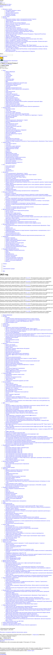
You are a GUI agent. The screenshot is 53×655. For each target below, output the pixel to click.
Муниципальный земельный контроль (15, 523)
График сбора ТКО (10, 431)
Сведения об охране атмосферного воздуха (16, 396)
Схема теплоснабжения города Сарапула (15, 416)
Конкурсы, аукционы (11, 256)
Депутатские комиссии (11, 125)
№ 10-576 (28, 281)
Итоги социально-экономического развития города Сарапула (20, 334)
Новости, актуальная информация (14, 260)
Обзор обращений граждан (12, 123)
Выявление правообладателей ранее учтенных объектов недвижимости (22, 106)
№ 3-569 (28, 303)
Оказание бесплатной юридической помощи (16, 246)
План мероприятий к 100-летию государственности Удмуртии (20, 51)
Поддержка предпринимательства (14, 87)
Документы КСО (10, 170)
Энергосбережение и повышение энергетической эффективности (21, 415)
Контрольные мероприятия (12, 422)
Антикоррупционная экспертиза (13, 564)
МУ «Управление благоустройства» (14, 389)
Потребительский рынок (11, 255)
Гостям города (6, 16)
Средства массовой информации (13, 131)
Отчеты (7, 168)
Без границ (8, 465)
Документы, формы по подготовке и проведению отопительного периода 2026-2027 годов (27, 405)
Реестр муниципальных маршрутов (14, 471)
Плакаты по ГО (9, 548)
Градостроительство (10, 91)
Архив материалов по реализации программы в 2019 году (19, 453)
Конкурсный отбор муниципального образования (17, 463)
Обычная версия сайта (5, 5)
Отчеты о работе (9, 127)
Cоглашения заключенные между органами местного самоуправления (22, 190)
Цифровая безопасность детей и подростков (16, 42)
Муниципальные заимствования (13, 350)
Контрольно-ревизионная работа (13, 357)
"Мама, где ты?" (9, 379)
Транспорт (8, 86)
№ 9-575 (28, 285)
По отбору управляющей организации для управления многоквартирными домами (25, 198)
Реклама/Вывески (10, 522)
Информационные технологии (13, 372)
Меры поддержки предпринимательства (15, 250)
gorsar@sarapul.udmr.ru (7, 64)
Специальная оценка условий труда (14, 139)
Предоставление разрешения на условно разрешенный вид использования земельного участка (28, 520)
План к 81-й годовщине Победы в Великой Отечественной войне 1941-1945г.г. (24, 38)
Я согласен (3, 653)
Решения (8, 118)
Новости (8, 136)
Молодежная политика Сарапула (13, 27)
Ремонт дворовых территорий (13, 394)
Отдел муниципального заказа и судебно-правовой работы (19, 215)
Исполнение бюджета (11, 349)
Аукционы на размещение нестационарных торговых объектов (20, 203)
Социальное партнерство (11, 94)
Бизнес (7, 251)
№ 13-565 (28, 311)
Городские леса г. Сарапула (12, 388)
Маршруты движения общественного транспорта (17, 469)
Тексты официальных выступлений (14, 159)
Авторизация (3, 654)
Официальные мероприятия (12, 154)
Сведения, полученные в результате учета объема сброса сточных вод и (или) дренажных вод (28, 400)
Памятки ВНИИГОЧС (11, 556)
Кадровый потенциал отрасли (13, 25)
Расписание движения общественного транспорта (17, 479)
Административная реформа (12, 147)
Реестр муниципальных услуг (13, 232)
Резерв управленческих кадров (13, 103)
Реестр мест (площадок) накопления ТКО (15, 432)
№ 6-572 (28, 296)
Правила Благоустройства (12, 384)
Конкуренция (9, 338)
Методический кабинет (11, 365)
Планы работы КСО (10, 165)
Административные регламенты (13, 234)
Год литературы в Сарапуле (12, 47)
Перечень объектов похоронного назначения (16, 435)
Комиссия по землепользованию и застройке (16, 515)
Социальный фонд (10, 579)
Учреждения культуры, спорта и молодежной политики (19, 20)
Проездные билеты (10, 478)
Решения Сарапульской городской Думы (15, 175)
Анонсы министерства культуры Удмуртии (16, 22)
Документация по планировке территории (16, 509)
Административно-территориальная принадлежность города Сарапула (22, 318)
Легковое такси (9, 474)
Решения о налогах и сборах (12, 369)
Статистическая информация (12, 332)
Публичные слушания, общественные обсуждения (17, 348)
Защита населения (10, 96)
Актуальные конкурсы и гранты (13, 10)
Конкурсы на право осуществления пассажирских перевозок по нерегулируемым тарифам (27, 194)
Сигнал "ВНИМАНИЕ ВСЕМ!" (13, 559)
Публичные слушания (11, 128)
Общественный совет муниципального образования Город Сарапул (21, 603)
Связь (7, 90)
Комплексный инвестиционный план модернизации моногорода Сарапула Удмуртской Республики (29, 333)
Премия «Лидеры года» (11, 35)
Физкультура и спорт (10, 378)
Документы (5, 172)
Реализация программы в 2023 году (14, 448)
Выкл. (10, 4)
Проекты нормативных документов (14, 363)
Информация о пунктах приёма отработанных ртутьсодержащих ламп (22, 434)
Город (4, 70)
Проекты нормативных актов (12, 220)
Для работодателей (10, 525)
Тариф (7, 472)
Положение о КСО (10, 167)
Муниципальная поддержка (12, 12)
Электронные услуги (10, 229)
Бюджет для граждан (10, 344)
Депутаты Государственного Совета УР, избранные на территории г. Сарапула (24, 115)
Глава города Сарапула (11, 143)
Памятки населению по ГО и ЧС (13, 546)
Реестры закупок (9, 211)
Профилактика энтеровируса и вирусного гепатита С (18, 37)
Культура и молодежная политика (13, 377)
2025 (4, 271)
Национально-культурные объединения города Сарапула (19, 30)
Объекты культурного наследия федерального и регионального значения (23, 319)
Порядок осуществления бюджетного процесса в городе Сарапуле (21, 358)
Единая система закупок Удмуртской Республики (17, 210)
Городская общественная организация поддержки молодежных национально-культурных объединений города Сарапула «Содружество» (27, 617)
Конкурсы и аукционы (8, 192)
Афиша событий (9, 21)
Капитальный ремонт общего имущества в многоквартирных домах (22, 412)
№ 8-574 (28, 289)
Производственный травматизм (13, 529)
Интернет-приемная (10, 237)
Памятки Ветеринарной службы (13, 558)
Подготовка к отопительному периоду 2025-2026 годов (19, 406)
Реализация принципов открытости (14, 162)
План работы (9, 134)
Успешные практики (10, 14)
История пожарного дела (11, 322)
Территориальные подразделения (13, 100)
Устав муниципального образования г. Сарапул (17, 120)
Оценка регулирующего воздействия (14, 257)
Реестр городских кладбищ (12, 401)
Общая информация (10, 71)
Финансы (8, 77)
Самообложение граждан (11, 85)
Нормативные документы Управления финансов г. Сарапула (20, 364)
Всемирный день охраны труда (13, 536)
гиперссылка (35, 634)
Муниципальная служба (11, 153)
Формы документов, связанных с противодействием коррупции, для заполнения (25, 566)
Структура (8, 110)
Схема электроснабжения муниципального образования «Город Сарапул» (23, 419)
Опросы (7, 367)
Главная (4, 263)
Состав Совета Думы (10, 111)
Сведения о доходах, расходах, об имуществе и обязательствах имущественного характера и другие (29, 570)
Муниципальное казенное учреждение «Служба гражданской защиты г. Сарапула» (25, 543)
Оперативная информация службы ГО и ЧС (16, 553)
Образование (9, 375)
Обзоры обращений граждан (12, 244)
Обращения (5, 236)
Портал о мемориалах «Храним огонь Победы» (17, 40)
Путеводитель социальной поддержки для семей (17, 380)
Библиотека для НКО (11, 15)
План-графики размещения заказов (14, 214)
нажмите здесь (30, 650)
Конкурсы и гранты (7, 9)
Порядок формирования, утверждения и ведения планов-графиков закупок (23, 222)
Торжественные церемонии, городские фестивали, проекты (20, 31)
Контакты (8, 151)
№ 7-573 (28, 292)
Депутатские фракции (11, 132)
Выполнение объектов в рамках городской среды (17, 447)
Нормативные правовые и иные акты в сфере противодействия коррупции (23, 562)
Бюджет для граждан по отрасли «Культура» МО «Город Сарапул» (21, 45)
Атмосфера (8, 466)
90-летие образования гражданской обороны (16, 545)
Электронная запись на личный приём (15, 242)
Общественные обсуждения (12, 342)
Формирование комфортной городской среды (16, 82)
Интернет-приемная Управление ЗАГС (15, 245)
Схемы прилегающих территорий (13, 385)
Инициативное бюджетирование (13, 84)
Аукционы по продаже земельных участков (16, 208)
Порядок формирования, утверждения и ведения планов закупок (21, 221)
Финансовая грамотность (11, 346)
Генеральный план (10, 504)
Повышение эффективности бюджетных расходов (17, 354)
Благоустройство (9, 80)
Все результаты (3, 56)
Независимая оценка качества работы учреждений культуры (20, 600)
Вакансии (8, 137)
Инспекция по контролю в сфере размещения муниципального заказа (22, 219)
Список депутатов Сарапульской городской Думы (17, 113)
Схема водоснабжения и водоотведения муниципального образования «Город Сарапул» (26, 417)
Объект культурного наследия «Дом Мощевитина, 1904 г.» (19, 321)
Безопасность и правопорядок (13, 95)
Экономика (8, 76)
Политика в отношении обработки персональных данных (13, 632)
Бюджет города (9, 347)
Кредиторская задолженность (12, 352)
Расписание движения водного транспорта (16, 476)
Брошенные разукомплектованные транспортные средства (19, 386)
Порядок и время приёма (11, 239)
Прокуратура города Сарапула (13, 580)
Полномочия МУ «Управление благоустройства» (17, 391)
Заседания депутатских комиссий (13, 126)
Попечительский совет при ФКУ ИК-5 (15, 621)
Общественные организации (12, 102)
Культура (5, 17)
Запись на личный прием (11, 241)
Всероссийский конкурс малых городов (15, 460)
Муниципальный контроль (12, 156)
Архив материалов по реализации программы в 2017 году (19, 456)
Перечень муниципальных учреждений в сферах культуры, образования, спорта (24, 597)
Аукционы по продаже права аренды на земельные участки (20, 206)
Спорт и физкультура (10, 26)
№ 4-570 (28, 300)
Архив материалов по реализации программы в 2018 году (19, 455)
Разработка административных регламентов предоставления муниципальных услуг (25, 235)
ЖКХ (7, 81)
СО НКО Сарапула (10, 11)
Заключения (8, 169)
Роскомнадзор (9, 584)
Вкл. (8, 4)
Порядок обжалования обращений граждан (16, 240)
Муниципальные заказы (8, 209)
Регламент (8, 122)
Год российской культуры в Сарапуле (14, 43)
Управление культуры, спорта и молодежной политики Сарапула (21, 19)
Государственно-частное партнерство (14, 258)
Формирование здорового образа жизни (15, 374)
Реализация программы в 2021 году (14, 451)
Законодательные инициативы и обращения (16, 130)
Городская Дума (6, 107)
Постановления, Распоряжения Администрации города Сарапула (21, 174)
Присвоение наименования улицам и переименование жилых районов (22, 517)
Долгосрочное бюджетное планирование (15, 368)
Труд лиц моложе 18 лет (11, 538)
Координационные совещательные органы (16, 157)
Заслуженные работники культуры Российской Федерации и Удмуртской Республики (26, 34)
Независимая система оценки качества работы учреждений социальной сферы (24, 101)
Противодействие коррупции (12, 99)
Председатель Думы (10, 108)
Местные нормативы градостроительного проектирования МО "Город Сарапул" (24, 505)
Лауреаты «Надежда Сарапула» (13, 36)
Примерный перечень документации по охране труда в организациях (22, 528)
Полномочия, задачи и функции (13, 112)
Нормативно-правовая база (12, 593)
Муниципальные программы (12, 362)
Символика (8, 74)
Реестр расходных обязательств (13, 359)
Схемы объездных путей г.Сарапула (14, 483)
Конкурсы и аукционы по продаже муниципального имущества (21, 199)
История (8, 72)
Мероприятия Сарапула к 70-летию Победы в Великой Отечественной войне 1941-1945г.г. (27, 46)
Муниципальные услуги (8, 224)
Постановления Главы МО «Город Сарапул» (16, 177)
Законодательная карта (11, 189)
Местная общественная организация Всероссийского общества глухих (22, 615)
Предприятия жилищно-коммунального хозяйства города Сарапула (21, 410)
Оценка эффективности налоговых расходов (16, 370)
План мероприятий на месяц (12, 339)
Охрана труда (9, 92)
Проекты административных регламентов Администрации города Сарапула (24, 179)
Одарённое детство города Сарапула (14, 32)
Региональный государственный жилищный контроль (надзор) (20, 441)
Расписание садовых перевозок (13, 477)
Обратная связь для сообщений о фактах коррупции (18, 571)
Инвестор (8, 252)
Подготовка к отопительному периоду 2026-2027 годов (19, 407)
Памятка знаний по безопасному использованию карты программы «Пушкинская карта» (27, 41)
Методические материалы (12, 565)
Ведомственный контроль (12, 97)
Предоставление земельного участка (14, 513)
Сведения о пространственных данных (15, 105)
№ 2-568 (28, 307)
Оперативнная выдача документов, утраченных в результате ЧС (21, 555)
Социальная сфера (10, 79)
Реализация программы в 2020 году (14, 452)
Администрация (6, 142)
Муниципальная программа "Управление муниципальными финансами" (23, 360)
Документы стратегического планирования (16, 327)
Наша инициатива (10, 462)
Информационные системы (12, 148)
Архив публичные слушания (12, 514)
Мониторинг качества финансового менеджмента (17, 89)
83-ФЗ (7, 355)
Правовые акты (9, 227)
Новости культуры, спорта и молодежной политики (18, 24)
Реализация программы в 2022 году (14, 450)
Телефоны (8, 149)
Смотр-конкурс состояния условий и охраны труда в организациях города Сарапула (25, 535)
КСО (4, 164)
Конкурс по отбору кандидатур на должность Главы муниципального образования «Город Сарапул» (29, 141)
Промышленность (10, 253)
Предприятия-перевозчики (12, 473)
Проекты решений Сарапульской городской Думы (17, 180)
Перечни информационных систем (14, 121)
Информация (9, 152)
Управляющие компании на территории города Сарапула (19, 411)
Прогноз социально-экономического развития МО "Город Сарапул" (21, 328)
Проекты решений (10, 117)
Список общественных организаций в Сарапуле (17, 29)
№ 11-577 (28, 277)
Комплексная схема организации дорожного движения (18, 440)
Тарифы (7, 414)
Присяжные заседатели (11, 163)
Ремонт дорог (9, 395)
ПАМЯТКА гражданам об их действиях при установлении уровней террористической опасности (29, 554)
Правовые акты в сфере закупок (13, 213)
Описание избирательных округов (14, 133)
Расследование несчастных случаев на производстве (18, 527)
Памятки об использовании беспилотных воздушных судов (20, 549)
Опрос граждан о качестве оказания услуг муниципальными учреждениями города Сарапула (27, 598)
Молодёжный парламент (11, 116)
